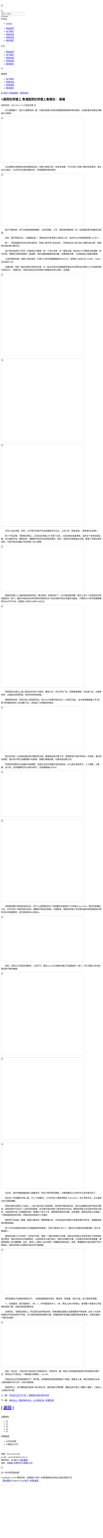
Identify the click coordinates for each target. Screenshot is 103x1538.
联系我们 (10, 40)
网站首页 (10, 28)
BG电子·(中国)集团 (9, 93)
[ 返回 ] (7, 1407)
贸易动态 (10, 34)
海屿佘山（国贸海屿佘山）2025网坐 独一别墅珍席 (31, 1400)
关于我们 (10, 31)
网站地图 (7, 1481)
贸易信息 (10, 37)
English (9, 23)
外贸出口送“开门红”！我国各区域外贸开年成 (29, 1395)
